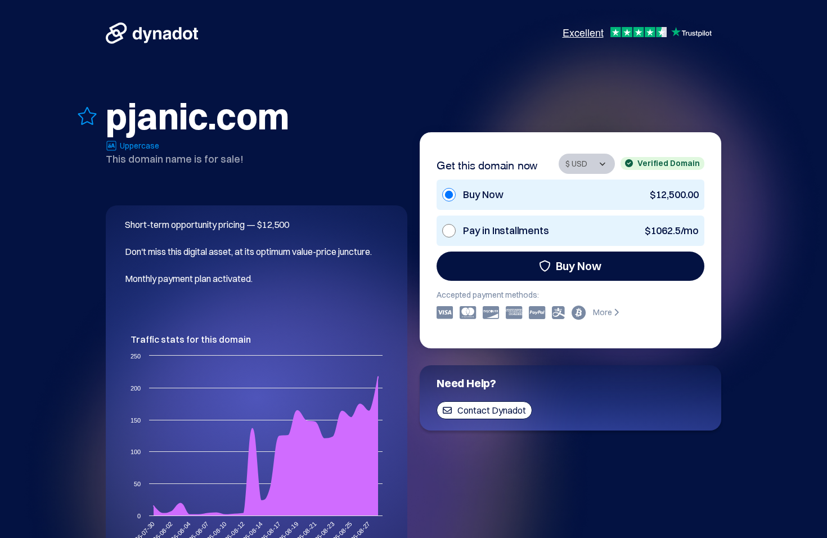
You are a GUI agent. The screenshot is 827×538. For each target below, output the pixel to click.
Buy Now (578, 266)
